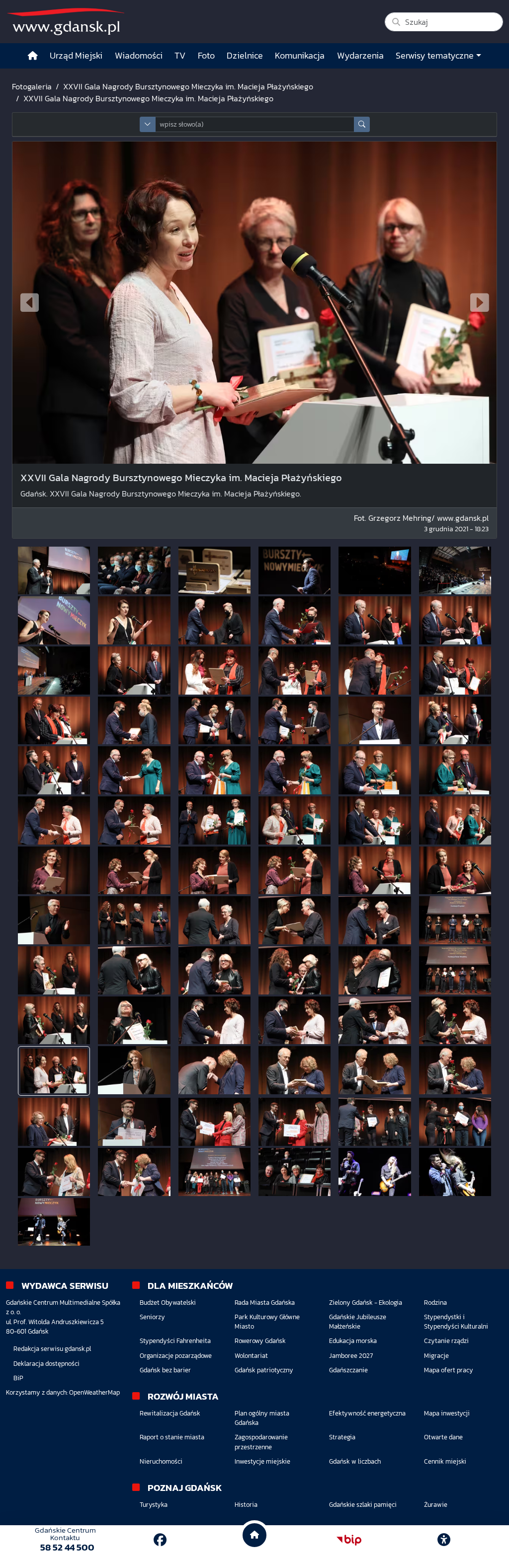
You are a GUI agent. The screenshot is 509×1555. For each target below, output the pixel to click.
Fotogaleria (32, 86)
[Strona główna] (33, 56)
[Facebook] (160, 1540)
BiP (18, 1378)
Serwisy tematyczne (435, 55)
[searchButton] (362, 124)
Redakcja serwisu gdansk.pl (52, 1348)
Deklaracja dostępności (46, 1363)
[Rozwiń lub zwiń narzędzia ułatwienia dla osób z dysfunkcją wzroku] (444, 1540)
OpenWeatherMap (94, 1392)
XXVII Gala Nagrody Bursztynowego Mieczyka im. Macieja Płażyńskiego (188, 86)
